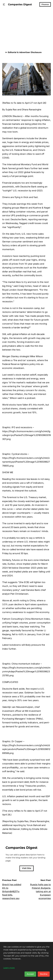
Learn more (9, 967)
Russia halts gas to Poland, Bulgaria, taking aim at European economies (40, 891)
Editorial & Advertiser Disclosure (25, 52)
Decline (43, 974)
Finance (45, 4)
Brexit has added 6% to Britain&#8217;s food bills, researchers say (11, 891)
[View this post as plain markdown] (44, 38)
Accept (30, 974)
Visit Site (26, 868)
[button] (4, 4)
